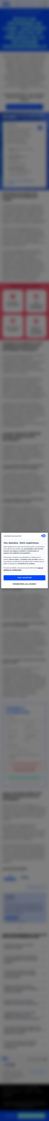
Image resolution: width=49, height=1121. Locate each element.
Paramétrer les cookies (24, 584)
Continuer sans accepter (12, 536)
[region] (24, 560)
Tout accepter (24, 578)
